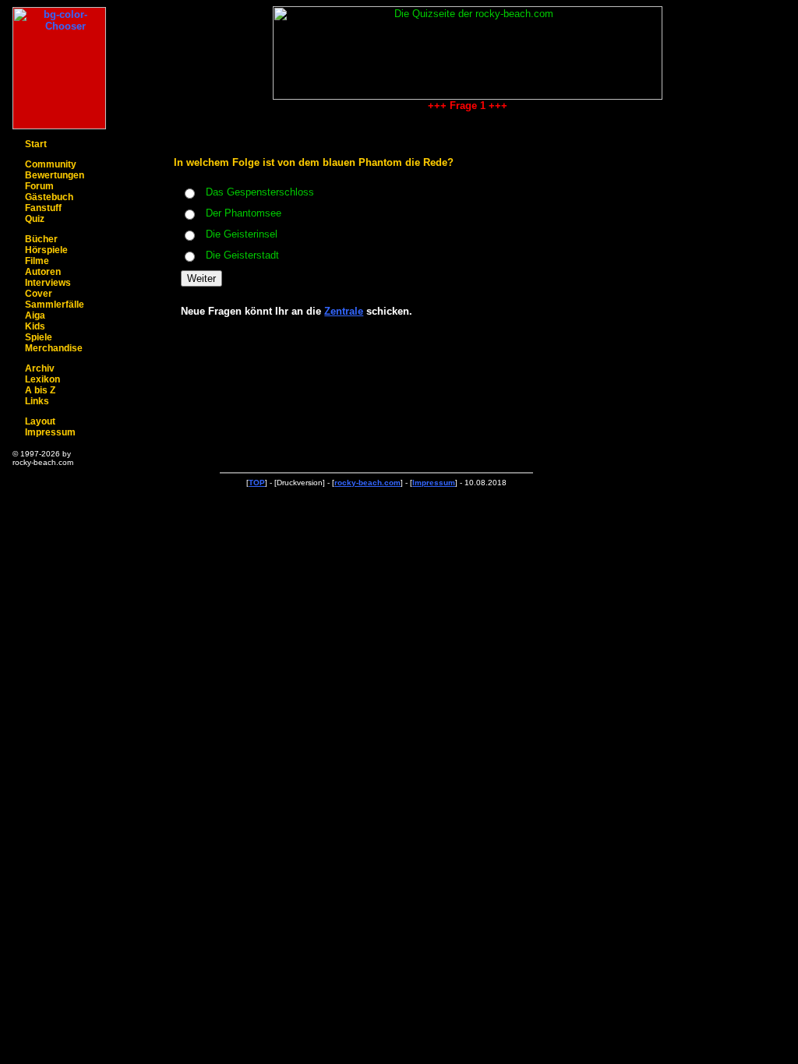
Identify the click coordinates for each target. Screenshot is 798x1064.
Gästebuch (49, 197)
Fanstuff (43, 208)
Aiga (35, 315)
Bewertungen (54, 175)
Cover (38, 293)
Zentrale (343, 311)
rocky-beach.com (367, 482)
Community (50, 164)
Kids (35, 326)
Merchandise (54, 348)
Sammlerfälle (54, 304)
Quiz (34, 218)
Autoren (43, 271)
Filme (37, 260)
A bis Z (40, 390)
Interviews (48, 282)
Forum (39, 186)
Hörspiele (46, 250)
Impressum (50, 432)
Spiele (38, 337)
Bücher (41, 239)
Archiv (40, 368)
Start (36, 144)
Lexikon (42, 379)
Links (37, 401)
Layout (40, 421)
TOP (257, 482)
